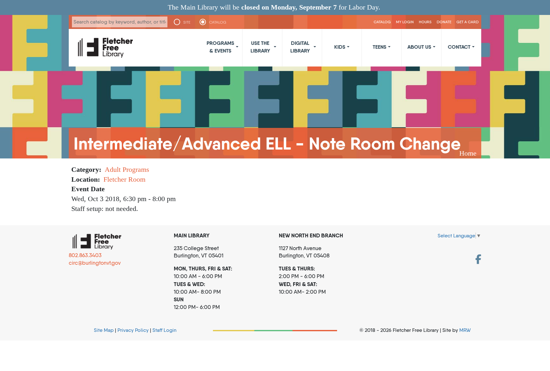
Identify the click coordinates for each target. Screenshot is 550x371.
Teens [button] (379, 47)
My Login (405, 21)
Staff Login (164, 330)
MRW (465, 330)
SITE (186, 22)
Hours (425, 21)
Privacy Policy (133, 330)
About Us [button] (419, 47)
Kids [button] (339, 47)
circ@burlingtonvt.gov (95, 263)
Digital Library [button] (300, 47)
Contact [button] (459, 47)
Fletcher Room (124, 179)
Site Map (104, 330)
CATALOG (217, 22)
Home (467, 153)
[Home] (105, 47)
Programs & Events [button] (220, 47)
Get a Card (467, 21)
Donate (444, 21)
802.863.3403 (85, 255)
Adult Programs (127, 169)
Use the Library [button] (260, 47)
